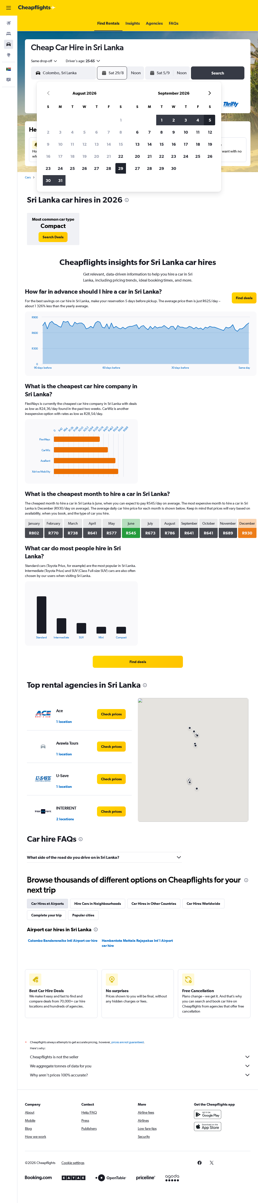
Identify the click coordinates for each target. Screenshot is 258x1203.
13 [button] (96, 144)
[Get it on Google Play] (207, 1114)
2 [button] (48, 132)
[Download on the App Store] (207, 1126)
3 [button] (60, 132)
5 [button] (84, 132)
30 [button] (48, 180)
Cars (28, 177)
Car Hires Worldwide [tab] (203, 904)
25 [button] (72, 168)
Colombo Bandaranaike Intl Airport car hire (63, 941)
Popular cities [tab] (83, 915)
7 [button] (108, 132)
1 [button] (121, 120)
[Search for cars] (8, 44)
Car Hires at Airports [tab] (47, 904)
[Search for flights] (8, 23)
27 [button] (96, 168)
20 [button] (96, 156)
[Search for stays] (8, 34)
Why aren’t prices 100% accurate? (59, 1075)
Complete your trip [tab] (46, 915)
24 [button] (60, 168)
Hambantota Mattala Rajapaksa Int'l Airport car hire (137, 943)
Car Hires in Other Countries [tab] (154, 904)
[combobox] (44, 60)
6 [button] (96, 132)
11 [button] (72, 144)
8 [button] (120, 132)
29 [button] (120, 168)
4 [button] (72, 132)
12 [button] (84, 144)
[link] (53, 237)
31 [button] (60, 180)
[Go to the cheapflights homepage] (36, 7)
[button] (8, 7)
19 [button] (84, 156)
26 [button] (84, 168)
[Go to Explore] (8, 55)
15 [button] (121, 144)
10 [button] (60, 144)
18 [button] (72, 156)
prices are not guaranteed (127, 1042)
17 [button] (60, 156)
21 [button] (109, 156)
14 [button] (109, 144)
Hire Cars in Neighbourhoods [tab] (97, 904)
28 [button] (108, 168)
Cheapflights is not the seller (54, 1057)
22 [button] (120, 156)
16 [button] (48, 156)
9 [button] (48, 144)
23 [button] (48, 168)
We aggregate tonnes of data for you (60, 1066)
